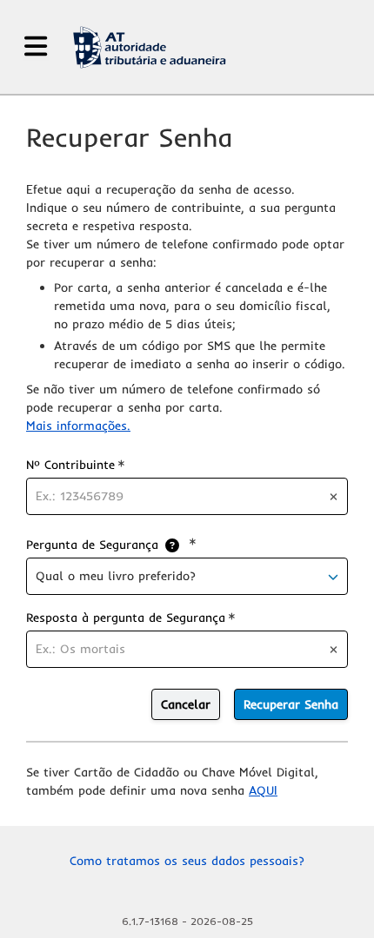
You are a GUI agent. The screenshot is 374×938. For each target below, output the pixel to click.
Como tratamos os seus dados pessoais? (187, 861)
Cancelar (185, 704)
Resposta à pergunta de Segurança (130, 617)
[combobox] (187, 576)
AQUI (263, 790)
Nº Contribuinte (75, 464)
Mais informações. (78, 425)
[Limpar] (333, 496)
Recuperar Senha (291, 704)
